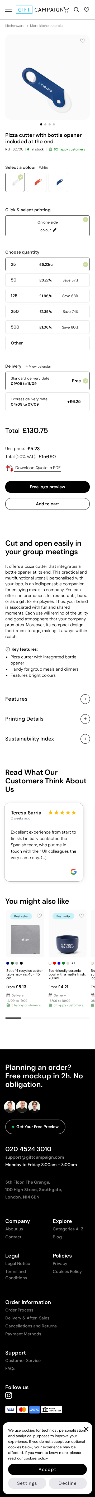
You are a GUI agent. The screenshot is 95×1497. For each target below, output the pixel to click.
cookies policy (36, 1458)
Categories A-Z (68, 1229)
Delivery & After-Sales (27, 1318)
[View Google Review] (73, 871)
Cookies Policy (67, 1271)
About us (14, 1229)
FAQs (10, 1368)
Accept (47, 1469)
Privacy (60, 1263)
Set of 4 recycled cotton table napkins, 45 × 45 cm (24, 974)
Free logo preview (47, 487)
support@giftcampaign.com (34, 1157)
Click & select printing (28, 210)
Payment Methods (23, 1334)
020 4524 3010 (28, 1149)
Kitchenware (14, 26)
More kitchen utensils (46, 26)
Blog (57, 1237)
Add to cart (47, 504)
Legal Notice (17, 1263)
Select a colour (26, 167)
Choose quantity (22, 252)
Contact (13, 1237)
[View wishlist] (86, 9)
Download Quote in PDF (37, 467)
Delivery (28, 366)
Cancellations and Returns (31, 1326)
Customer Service (23, 1360)
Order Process (19, 1310)
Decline (68, 1483)
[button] (41, 124)
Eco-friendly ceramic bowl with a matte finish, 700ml (67, 974)
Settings (27, 1483)
